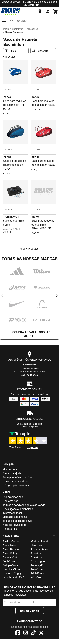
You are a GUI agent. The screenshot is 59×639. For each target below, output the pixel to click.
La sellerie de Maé (13, 577)
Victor (35, 216)
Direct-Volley (10, 553)
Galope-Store (10, 565)
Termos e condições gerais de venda (24, 505)
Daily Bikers (10, 545)
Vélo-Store (37, 577)
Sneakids (36, 557)
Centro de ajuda (12, 473)
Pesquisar (20, 20)
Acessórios (32, 28)
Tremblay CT (11, 216)
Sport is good (38, 561)
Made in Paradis (40, 541)
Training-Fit (37, 565)
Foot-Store (9, 561)
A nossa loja (10, 529)
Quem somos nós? (13, 497)
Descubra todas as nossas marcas (29, 334)
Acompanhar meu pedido (17, 477)
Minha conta (10, 469)
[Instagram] (25, 633)
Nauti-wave (37, 545)
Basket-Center (11, 541)
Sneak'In (36, 553)
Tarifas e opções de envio (17, 521)
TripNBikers (38, 573)
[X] (41, 633)
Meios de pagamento (15, 517)
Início (6, 28)
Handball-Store (11, 569)
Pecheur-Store (39, 549)
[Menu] (4, 21)
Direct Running (11, 549)
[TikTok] (33, 633)
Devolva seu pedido (30, 426)
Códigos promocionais (16, 485)
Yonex (7, 97)
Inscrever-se (30, 610)
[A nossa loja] (40, 11)
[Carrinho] (55, 11)
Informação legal (12, 513)
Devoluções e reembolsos (18, 509)
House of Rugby (12, 573)
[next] (56, 295)
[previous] (2, 295)
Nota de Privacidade (14, 525)
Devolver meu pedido (15, 481)
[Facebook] (17, 633)
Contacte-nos (29, 364)
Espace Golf (10, 557)
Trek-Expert (37, 569)
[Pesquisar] (12, 20)
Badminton (17, 28)
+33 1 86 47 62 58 (29, 375)
